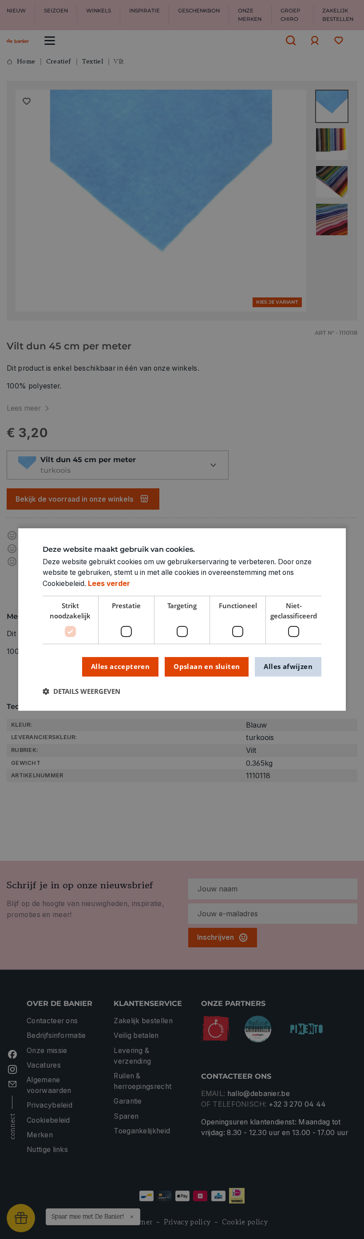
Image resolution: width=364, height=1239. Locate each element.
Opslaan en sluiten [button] (207, 666)
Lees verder (109, 583)
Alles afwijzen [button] (288, 666)
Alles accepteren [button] (120, 666)
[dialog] (182, 619)
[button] (81, 691)
